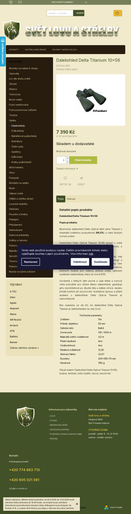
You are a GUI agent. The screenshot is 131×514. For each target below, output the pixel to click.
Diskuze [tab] (71, 198)
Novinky (54, 438)
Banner (13, 342)
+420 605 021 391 (24, 480)
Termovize (14, 94)
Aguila (13, 302)
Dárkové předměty (19, 235)
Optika (12, 120)
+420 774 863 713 (24, 470)
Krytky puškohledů (21, 162)
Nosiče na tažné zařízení (22, 271)
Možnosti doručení (66, 151)
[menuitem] (14, 49)
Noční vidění (15, 99)
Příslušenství (15, 224)
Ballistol (14, 336)
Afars (12, 297)
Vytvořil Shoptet (116, 507)
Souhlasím (100, 261)
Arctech (14, 325)
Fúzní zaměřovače (18, 104)
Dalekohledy (18, 125)
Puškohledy (18, 130)
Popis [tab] (61, 198)
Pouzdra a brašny (18, 214)
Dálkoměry (17, 156)
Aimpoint (14, 308)
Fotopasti (14, 177)
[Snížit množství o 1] (67, 162)
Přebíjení (13, 219)
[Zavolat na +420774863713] (14, 2)
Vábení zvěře (16, 193)
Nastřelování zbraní (59, 425)
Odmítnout (80, 261)
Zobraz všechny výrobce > (24, 347)
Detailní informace (65, 168)
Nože (12, 188)
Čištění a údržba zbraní (21, 198)
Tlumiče (13, 115)
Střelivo (13, 89)
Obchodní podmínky (62, 2)
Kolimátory (17, 141)
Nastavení (30, 261)
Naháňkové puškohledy (24, 136)
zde (91, 253)
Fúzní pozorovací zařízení (22, 110)
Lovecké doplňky (18, 204)
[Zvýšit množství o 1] (67, 158)
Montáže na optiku (19, 183)
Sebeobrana (15, 230)
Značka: (67, 69)
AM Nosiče (15, 319)
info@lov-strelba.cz (18, 488)
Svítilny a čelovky (18, 240)
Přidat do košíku (83, 160)
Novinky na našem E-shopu (23, 68)
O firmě (53, 420)
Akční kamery (16, 167)
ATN (12, 331)
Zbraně (13, 84)
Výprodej (14, 73)
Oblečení (14, 209)
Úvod (52, 416)
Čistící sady (17, 146)
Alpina (13, 314)
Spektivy (16, 151)
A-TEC (13, 291)
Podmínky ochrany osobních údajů (66, 434)
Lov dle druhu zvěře (19, 78)
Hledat (80, 13)
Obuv (12, 172)
